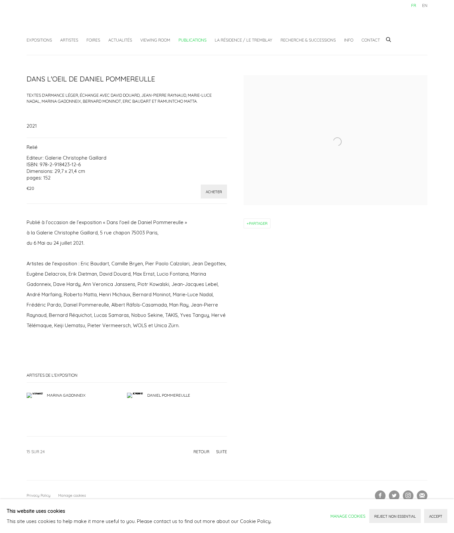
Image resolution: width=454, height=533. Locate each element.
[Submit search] (389, 38)
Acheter (214, 192)
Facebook (380, 495)
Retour (201, 451)
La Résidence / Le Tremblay (243, 40)
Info (348, 40)
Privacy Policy (39, 495)
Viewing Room (155, 40)
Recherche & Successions (308, 40)
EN (424, 5)
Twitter (394, 495)
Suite (221, 451)
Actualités (120, 40)
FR (413, 5)
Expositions (39, 40)
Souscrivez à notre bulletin (422, 495)
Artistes (69, 40)
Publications (192, 40)
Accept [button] (435, 516)
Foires (93, 40)
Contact (371, 40)
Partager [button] (258, 223)
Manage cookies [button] (72, 495)
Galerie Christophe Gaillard (76, 21)
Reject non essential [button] (395, 516)
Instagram (408, 495)
